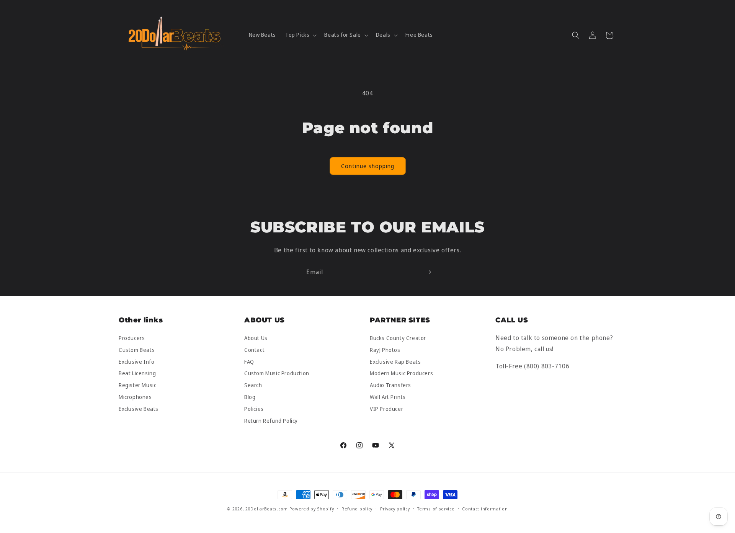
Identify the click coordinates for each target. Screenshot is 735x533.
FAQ (249, 361)
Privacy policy (395, 509)
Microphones (135, 397)
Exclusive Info (136, 361)
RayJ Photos (385, 349)
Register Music (137, 385)
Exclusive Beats (138, 408)
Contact (254, 349)
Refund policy (356, 509)
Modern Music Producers (401, 373)
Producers (132, 338)
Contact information (485, 509)
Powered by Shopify (311, 509)
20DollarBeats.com (266, 509)
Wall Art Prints (388, 397)
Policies (254, 408)
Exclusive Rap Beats (395, 361)
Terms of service (435, 509)
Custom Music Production (276, 373)
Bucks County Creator (398, 338)
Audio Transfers (390, 385)
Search (253, 385)
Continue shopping (367, 166)
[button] (300, 35)
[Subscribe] (428, 272)
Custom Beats (137, 349)
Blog (249, 397)
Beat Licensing (137, 373)
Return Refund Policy (271, 420)
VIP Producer (386, 408)
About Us (256, 338)
